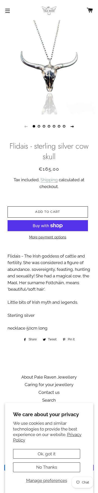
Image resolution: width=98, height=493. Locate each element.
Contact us (49, 392)
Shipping (49, 179)
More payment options (47, 237)
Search (49, 400)
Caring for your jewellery (49, 384)
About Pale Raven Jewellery (49, 377)
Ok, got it (47, 453)
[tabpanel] (49, 67)
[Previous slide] (25, 126)
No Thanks (46, 467)
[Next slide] (72, 126)
